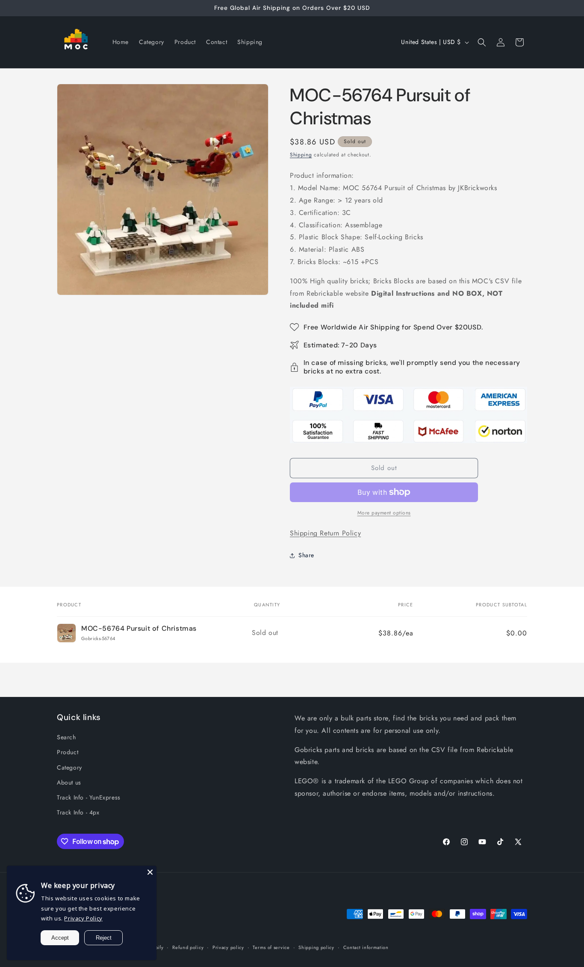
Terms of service (271, 947)
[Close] (150, 872)
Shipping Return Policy (325, 533)
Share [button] (306, 555)
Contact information (366, 947)
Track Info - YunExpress (89, 797)
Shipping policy (316, 947)
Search (66, 737)
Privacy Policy (83, 918)
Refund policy (188, 947)
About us (69, 782)
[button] (481, 42)
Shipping (301, 155)
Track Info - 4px (78, 812)
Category (69, 767)
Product (67, 752)
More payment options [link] (384, 513)
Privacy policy (228, 947)
